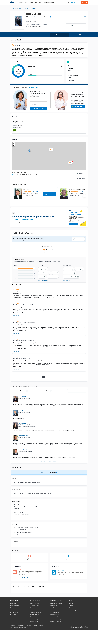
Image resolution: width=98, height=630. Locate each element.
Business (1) (42, 277)
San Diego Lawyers (34, 621)
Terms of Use (13, 625)
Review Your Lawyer (14, 605)
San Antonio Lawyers (34, 619)
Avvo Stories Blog (14, 612)
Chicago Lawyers (34, 607)
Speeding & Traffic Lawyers (55, 621)
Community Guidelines (38, 625)
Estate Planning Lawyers (55, 612)
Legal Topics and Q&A (49, 2)
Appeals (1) (55, 273)
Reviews (38, 35)
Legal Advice (13, 607)
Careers (71, 605)
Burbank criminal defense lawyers (20, 590)
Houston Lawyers (34, 610)
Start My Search (38, 108)
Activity (79, 35)
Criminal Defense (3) (44, 273)
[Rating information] (50, 16)
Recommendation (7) (69, 273)
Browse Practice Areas (15, 610)
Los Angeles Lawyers (34, 605)
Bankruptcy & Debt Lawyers (56, 603)
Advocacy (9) (79, 269)
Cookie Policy (28, 625)
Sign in (85, 2)
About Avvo (71, 603)
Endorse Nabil (77, 391)
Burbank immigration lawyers (44, 590)
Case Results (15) (68, 269)
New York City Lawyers (35, 603)
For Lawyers (13, 614)
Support (71, 607)
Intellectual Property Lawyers (56, 619)
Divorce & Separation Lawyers (56, 616)
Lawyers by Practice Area (35, 2)
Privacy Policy (21, 625)
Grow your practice (75, 2)
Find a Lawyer (13, 603)
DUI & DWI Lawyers (54, 610)
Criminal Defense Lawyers (55, 607)
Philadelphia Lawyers (34, 614)
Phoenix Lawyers (33, 616)
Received (23, 391)
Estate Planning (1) (53, 277)
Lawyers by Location (22, 2)
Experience (59, 35)
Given (48, 391)
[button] (29, 150)
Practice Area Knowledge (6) (71, 277)
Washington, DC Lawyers (35, 612)
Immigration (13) (43, 269)
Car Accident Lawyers (54, 614)
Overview (18, 35)
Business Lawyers (53, 605)
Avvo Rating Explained (74, 610)
